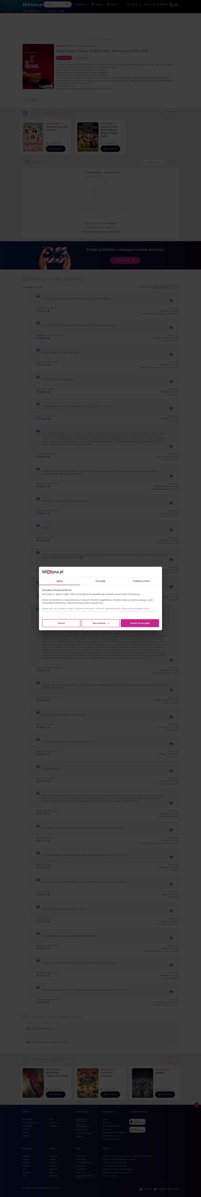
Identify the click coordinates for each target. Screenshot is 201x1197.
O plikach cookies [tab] (141, 581)
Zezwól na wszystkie (140, 623)
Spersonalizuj (99, 623)
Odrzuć (61, 623)
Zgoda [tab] (59, 581)
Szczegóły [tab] (101, 581)
